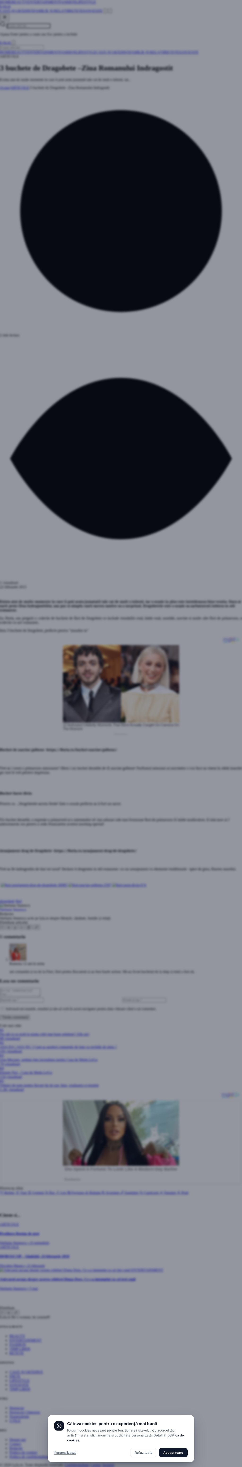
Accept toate (173, 1452)
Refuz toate (143, 1452)
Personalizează (65, 1452)
